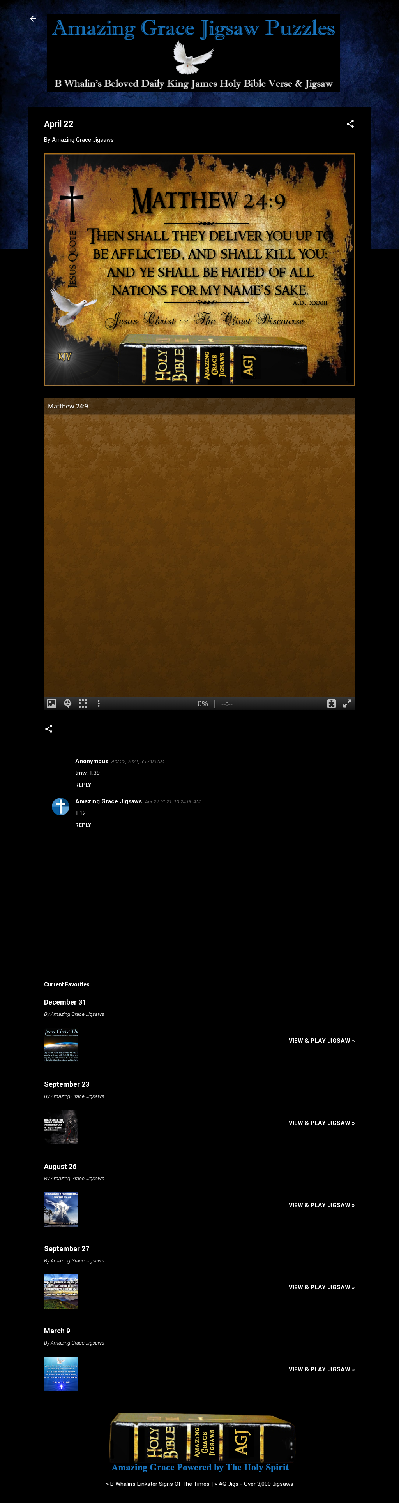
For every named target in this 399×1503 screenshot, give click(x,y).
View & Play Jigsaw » (322, 1040)
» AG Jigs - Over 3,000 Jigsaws (253, 1483)
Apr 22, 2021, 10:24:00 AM (173, 801)
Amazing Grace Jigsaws (108, 801)
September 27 (66, 1248)
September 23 (66, 1084)
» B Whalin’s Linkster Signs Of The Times (158, 1483)
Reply (83, 785)
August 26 (60, 1166)
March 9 (57, 1331)
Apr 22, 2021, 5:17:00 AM (137, 761)
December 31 (65, 1002)
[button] (350, 125)
